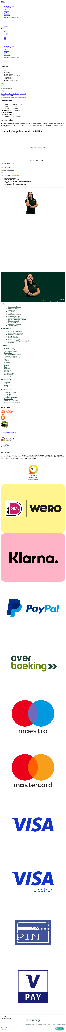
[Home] (5, 24)
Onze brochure (8, 387)
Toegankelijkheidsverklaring (12, 402)
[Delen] (3, 1029)
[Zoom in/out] (6, 1029)
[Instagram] (36, 1021)
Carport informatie (13, 325)
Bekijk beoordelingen (7, 91)
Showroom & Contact (10, 392)
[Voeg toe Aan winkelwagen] (2, 43)
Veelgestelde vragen (13, 308)
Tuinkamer (7, 368)
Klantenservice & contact (14, 307)
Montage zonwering (13, 337)
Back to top (4, 1027)
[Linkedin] (33, 1021)
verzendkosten (14, 167)
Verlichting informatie (13, 321)
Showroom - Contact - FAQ (11, 17)
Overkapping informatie (14, 316)
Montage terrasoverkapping (15, 331)
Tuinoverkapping (8, 374)
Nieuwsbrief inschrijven (9, 432)
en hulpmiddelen (5, 269)
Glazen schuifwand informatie (16, 318)
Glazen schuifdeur (9, 373)
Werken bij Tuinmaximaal (11, 400)
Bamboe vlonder (8, 364)
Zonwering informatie (13, 322)
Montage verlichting (13, 336)
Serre (5, 12)
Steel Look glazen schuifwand (12, 351)
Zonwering (7, 14)
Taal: (2, 1018)
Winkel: (3, 1017)
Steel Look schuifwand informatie (17, 319)
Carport (6, 9)
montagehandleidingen (12, 267)
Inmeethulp (11, 342)
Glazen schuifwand (9, 350)
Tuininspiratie (8, 385)
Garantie (10, 313)
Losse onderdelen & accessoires (12, 354)
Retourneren (11, 311)
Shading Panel (8, 353)
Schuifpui (6, 371)
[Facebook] (27, 1021)
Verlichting (7, 15)
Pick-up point (7, 394)
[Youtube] (30, 1021)
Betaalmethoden (8, 399)
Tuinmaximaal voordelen (14, 314)
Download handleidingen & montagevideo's (19, 341)
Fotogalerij (7, 382)
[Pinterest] (39, 1021)
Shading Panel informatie (14, 324)
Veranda (6, 11)
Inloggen (5, 26)
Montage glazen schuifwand (15, 333)
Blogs (5, 383)
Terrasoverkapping (9, 6)
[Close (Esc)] (1, 1029)
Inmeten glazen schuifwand (15, 334)
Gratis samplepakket (9, 376)
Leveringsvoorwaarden (10, 397)
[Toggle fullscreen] (5, 1029)
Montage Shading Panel (14, 339)
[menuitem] (6, 31)
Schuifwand (7, 7)
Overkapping (7, 370)
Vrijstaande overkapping (10, 356)
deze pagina (61, 301)
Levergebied (7, 396)
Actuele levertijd (12, 310)
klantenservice (8, 250)
